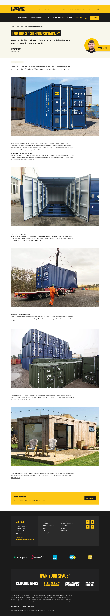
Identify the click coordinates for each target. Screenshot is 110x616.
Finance (58, 9)
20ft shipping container (50, 236)
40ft (37, 238)
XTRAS (47, 17)
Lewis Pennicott (16, 49)
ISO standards (29, 145)
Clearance (69, 17)
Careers (45, 528)
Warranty (62, 528)
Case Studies (47, 9)
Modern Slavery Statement (67, 533)
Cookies (24, 606)
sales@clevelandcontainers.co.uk (25, 540)
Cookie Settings (15, 606)
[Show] (28, 17)
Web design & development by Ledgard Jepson (44, 610)
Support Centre (91, 9)
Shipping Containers (22, 17)
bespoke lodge (64, 397)
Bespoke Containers (58, 17)
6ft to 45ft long (36, 240)
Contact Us (63, 530)
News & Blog (70, 9)
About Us (40, 9)
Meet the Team (64, 521)
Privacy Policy (64, 525)
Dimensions (46, 521)
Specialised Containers (36, 17)
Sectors (64, 9)
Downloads (46, 523)
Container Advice (17, 62)
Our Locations (47, 533)
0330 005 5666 (19, 537)
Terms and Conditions (66, 523)
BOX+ (53, 9)
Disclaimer (31, 606)
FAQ (44, 530)
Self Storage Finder (79, 9)
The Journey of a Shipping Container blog (35, 143)
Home (12, 26)
